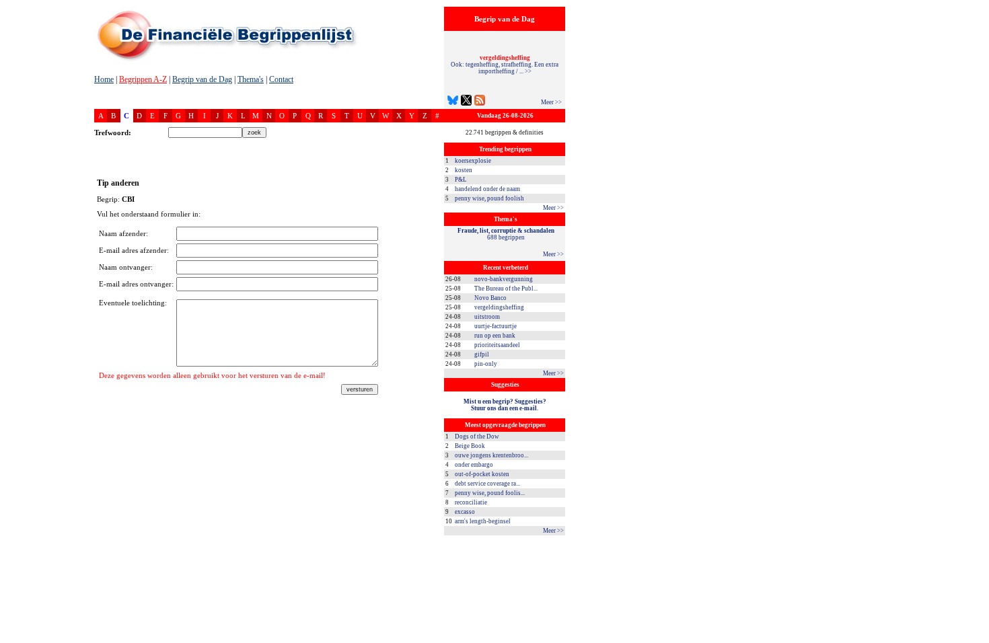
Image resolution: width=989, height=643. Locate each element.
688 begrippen (505, 234)
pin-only (485, 364)
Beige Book (470, 446)
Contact (281, 79)
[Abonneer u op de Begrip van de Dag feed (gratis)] (479, 102)
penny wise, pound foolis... (490, 493)
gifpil (481, 354)
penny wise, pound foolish (489, 198)
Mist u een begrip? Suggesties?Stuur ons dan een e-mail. (505, 405)
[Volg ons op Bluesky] (452, 102)
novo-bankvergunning (503, 279)
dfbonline (976, 639)
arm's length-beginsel (483, 521)
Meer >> (551, 102)
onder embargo (474, 464)
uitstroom (487, 316)
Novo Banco (490, 298)
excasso (465, 511)
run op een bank (494, 335)
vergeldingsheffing (499, 307)
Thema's (250, 79)
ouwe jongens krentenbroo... (491, 455)
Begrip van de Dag (202, 79)
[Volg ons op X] (466, 102)
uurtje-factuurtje (495, 326)
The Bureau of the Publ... (506, 288)
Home (104, 79)
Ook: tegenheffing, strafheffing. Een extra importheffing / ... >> (504, 64)
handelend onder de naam (487, 189)
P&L (461, 179)
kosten (463, 170)
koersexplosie (473, 160)
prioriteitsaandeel (497, 345)
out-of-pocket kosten (482, 474)
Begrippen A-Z (143, 79)
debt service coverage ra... (487, 483)
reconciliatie (471, 502)
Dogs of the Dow (477, 436)
